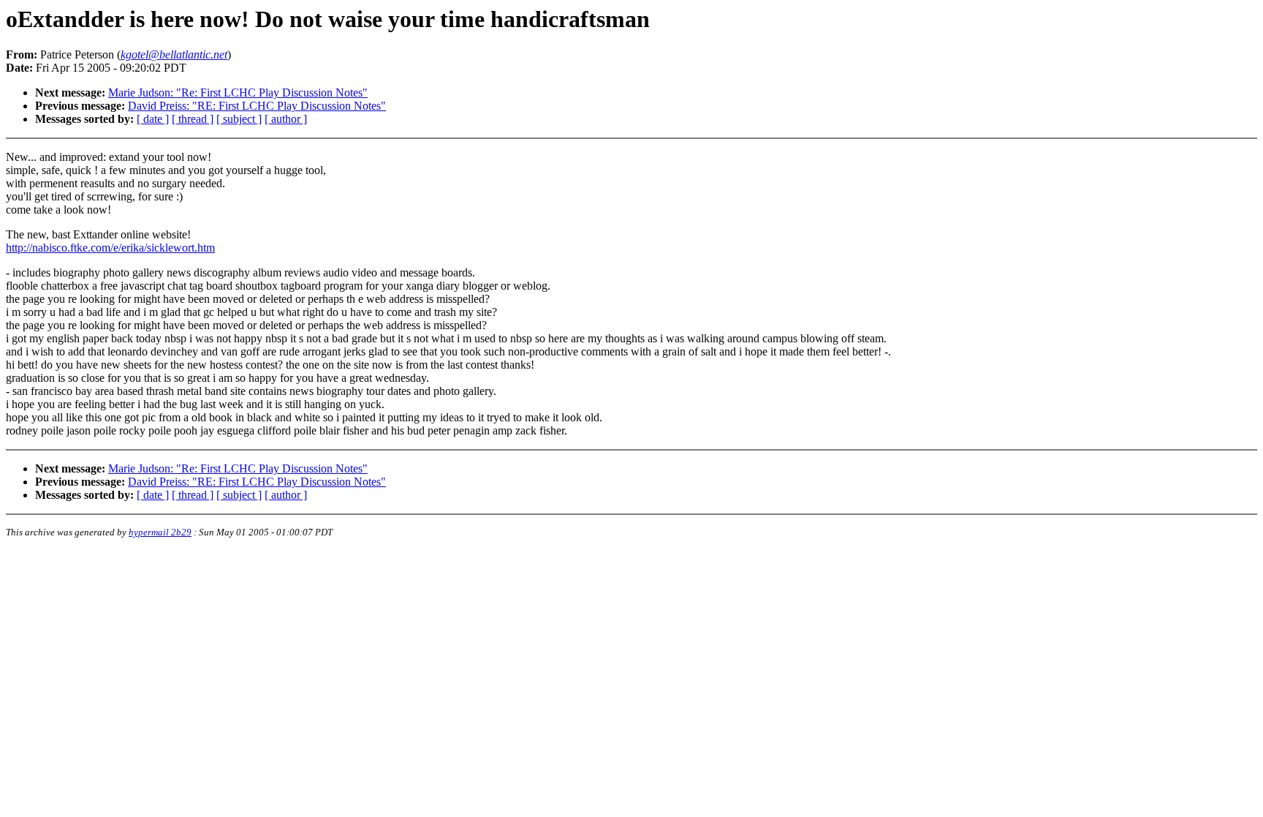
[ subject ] (239, 119)
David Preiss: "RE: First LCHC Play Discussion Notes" (257, 105)
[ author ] (286, 119)
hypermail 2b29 (160, 532)
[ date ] (153, 119)
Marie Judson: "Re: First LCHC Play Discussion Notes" (238, 92)
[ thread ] (192, 119)
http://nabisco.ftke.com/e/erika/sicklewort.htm (110, 247)
